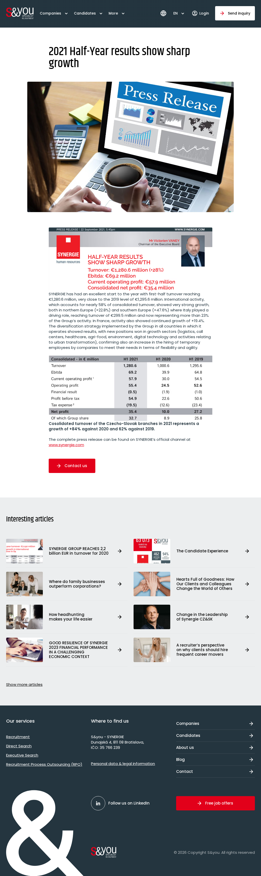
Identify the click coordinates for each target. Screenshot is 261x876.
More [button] (113, 13)
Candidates (85, 13)
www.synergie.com (66, 444)
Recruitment (18, 736)
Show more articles (24, 684)
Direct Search (19, 746)
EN (175, 13)
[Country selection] (163, 13)
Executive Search (22, 755)
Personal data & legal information (123, 763)
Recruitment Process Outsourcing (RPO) (44, 764)
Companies (50, 13)
